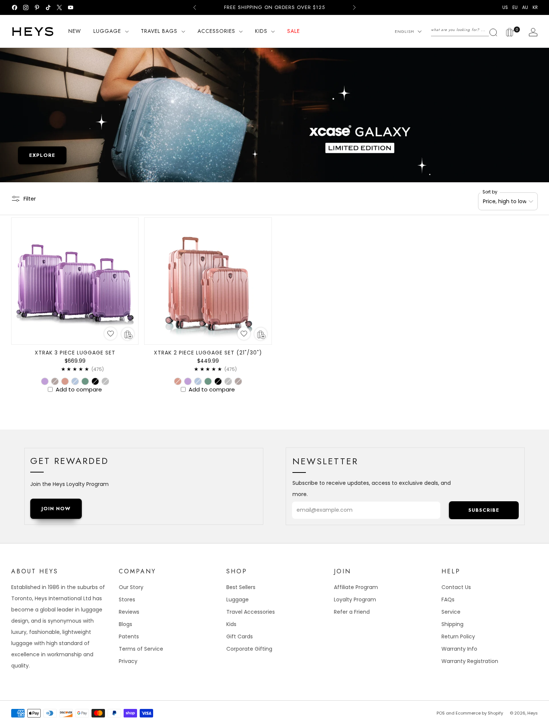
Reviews (129, 612)
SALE (293, 31)
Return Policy (458, 636)
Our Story (131, 587)
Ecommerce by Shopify (479, 713)
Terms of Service (141, 649)
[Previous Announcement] (194, 7)
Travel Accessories (250, 612)
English (404, 31)
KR (535, 7)
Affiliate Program (356, 587)
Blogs (125, 624)
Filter (30, 198)
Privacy (128, 661)
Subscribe (483, 510)
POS (441, 713)
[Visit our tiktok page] (48, 7)
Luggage (237, 599)
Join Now (56, 508)
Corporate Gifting (249, 649)
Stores (127, 599)
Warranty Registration (469, 661)
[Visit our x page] (59, 7)
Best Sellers (240, 587)
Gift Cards (239, 636)
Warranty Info (459, 649)
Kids (231, 624)
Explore (42, 155)
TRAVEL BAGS (159, 31)
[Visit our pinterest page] (37, 7)
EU (515, 7)
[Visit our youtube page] (70, 7)
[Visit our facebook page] (14, 7)
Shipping (452, 624)
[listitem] (274, 7)
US (505, 7)
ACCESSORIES (216, 31)
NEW (74, 31)
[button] (110, 333)
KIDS (261, 31)
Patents (129, 636)
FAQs (448, 599)
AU (525, 7)
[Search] (464, 30)
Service (450, 612)
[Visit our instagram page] (25, 7)
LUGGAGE (107, 31)
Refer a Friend (352, 612)
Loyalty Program (355, 599)
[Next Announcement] (354, 7)
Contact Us (456, 587)
